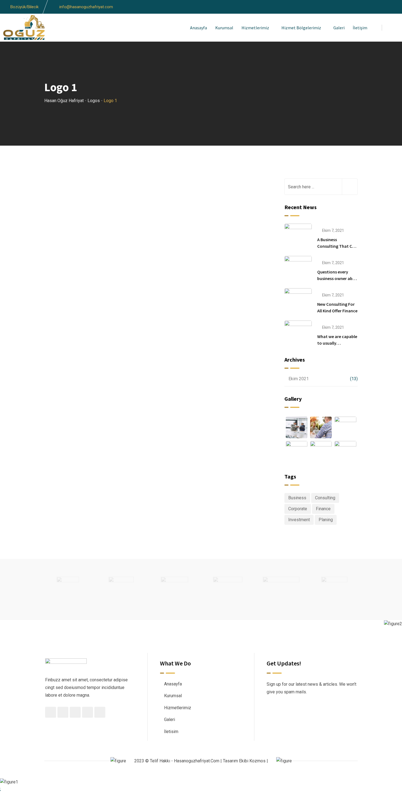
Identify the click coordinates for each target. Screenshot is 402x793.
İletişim (360, 27)
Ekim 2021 (299, 378)
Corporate (297, 508)
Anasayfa (198, 27)
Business (297, 497)
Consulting (325, 497)
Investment (299, 519)
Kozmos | (258, 760)
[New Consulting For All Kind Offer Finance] (298, 301)
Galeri (339, 27)
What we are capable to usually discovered (337, 343)
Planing (326, 519)
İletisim (171, 731)
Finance (323, 508)
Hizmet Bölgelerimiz (301, 27)
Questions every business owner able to (336, 278)
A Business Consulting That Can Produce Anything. (337, 246)
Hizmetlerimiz (255, 27)
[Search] (390, 27)
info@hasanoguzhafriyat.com (86, 6)
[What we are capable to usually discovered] (298, 334)
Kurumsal (224, 27)
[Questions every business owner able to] (298, 269)
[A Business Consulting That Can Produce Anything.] (298, 237)
